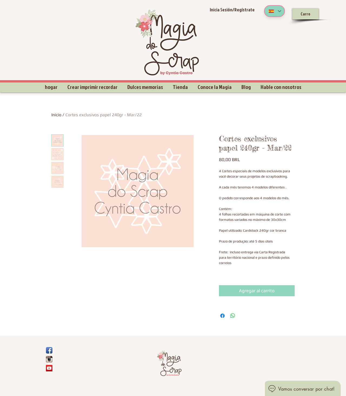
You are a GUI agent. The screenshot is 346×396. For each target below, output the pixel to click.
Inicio (56, 114)
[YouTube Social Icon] (49, 368)
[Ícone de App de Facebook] (49, 350)
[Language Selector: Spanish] (274, 11)
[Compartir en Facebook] (222, 315)
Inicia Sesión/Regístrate (232, 9)
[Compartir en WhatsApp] (232, 315)
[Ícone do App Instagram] (49, 359)
